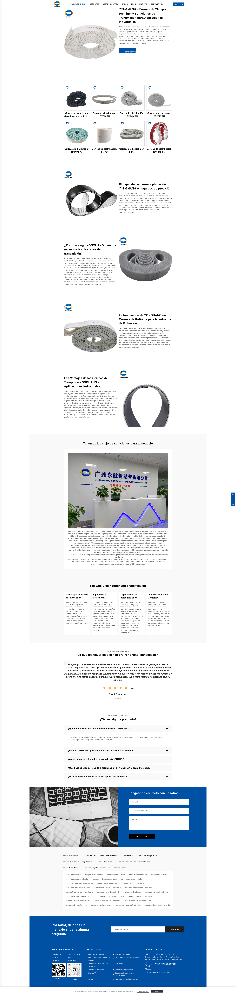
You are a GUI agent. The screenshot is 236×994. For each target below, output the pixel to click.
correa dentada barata (159, 875)
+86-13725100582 (164, 964)
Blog (133, 4)
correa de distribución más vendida (78, 888)
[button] (115, 698)
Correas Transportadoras (124, 970)
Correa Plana (119, 964)
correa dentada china (73, 875)
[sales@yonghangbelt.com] (233, 495)
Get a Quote (178, 4)
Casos (125, 4)
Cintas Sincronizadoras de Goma (127, 957)
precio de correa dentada (138, 875)
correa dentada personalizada (77, 879)
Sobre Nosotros (110, 4)
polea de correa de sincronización (78, 901)
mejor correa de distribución (107, 883)
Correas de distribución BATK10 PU (159, 150)
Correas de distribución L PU (131, 150)
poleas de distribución (74, 905)
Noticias (143, 4)
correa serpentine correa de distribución (80, 896)
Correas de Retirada (122, 954)
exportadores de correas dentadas (104, 879)
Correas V (92, 973)
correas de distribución (132, 892)
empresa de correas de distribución (108, 888)
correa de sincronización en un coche (137, 901)
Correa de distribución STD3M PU (159, 115)
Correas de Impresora (96, 970)
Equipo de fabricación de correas (127, 979)
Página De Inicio (77, 4)
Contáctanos (157, 4)
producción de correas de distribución (79, 892)
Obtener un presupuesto (130, 52)
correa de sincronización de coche (128, 905)
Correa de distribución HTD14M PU (132, 115)
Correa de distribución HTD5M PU (104, 115)
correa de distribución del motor (156, 892)
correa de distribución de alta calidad (79, 883)
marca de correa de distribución (108, 892)
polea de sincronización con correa (112, 896)
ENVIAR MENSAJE (142, 836)
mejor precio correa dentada (131, 879)
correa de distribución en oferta (132, 883)
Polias (90, 979)
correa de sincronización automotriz (99, 905)
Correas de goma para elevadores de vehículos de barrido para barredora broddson (77, 115)
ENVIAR (175, 929)
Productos (93, 4)
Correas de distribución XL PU (104, 150)
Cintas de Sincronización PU (98, 954)
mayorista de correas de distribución (138, 888)
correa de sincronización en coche (107, 901)
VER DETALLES (77, 97)
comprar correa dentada (94, 875)
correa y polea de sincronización (140, 896)
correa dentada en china (116, 875)
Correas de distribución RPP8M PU (76, 150)
